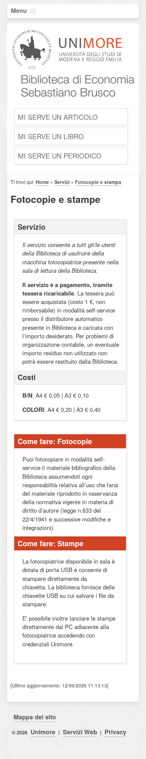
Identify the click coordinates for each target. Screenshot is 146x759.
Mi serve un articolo (58, 117)
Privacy (115, 731)
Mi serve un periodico (60, 155)
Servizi (62, 181)
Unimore (43, 731)
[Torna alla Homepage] (74, 102)
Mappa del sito (35, 717)
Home (42, 181)
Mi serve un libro (51, 136)
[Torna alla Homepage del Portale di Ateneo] (67, 69)
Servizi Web (80, 731)
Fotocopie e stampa (98, 181)
